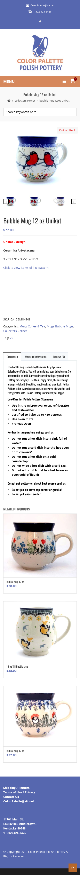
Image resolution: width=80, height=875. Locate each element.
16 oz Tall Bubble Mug (17, 666)
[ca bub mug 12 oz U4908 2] (64, 202)
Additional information (36, 357)
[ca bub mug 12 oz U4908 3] (40, 202)
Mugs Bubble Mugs (60, 326)
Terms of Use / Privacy (19, 792)
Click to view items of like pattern (26, 268)
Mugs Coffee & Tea (32, 326)
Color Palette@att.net (18, 801)
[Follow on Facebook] (40, 21)
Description (12, 357)
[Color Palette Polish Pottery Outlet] (40, 53)
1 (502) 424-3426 (14, 833)
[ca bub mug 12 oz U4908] (39, 159)
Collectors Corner (25, 100)
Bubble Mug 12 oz (15, 582)
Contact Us (11, 797)
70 (11, 338)
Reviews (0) (59, 357)
